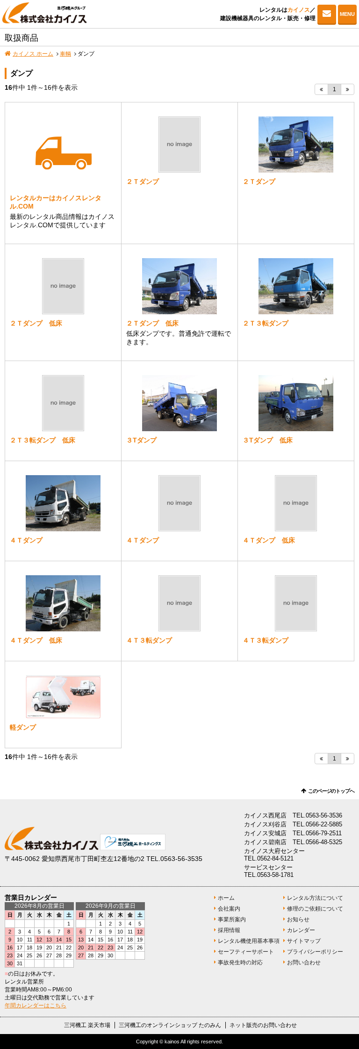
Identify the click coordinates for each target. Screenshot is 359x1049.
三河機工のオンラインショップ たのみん (170, 1025)
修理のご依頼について (315, 908)
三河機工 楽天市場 (87, 1025)
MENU (347, 14)
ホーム (226, 898)
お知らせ (298, 919)
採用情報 (229, 930)
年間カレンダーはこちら (35, 1005)
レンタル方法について (315, 898)
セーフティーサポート (246, 951)
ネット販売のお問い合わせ (263, 1025)
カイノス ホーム (33, 54)
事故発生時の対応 (240, 962)
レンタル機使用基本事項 (249, 941)
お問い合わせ (326, 14)
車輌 (65, 54)
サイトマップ (304, 941)
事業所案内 (232, 919)
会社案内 (229, 908)
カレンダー (301, 930)
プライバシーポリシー (315, 951)
